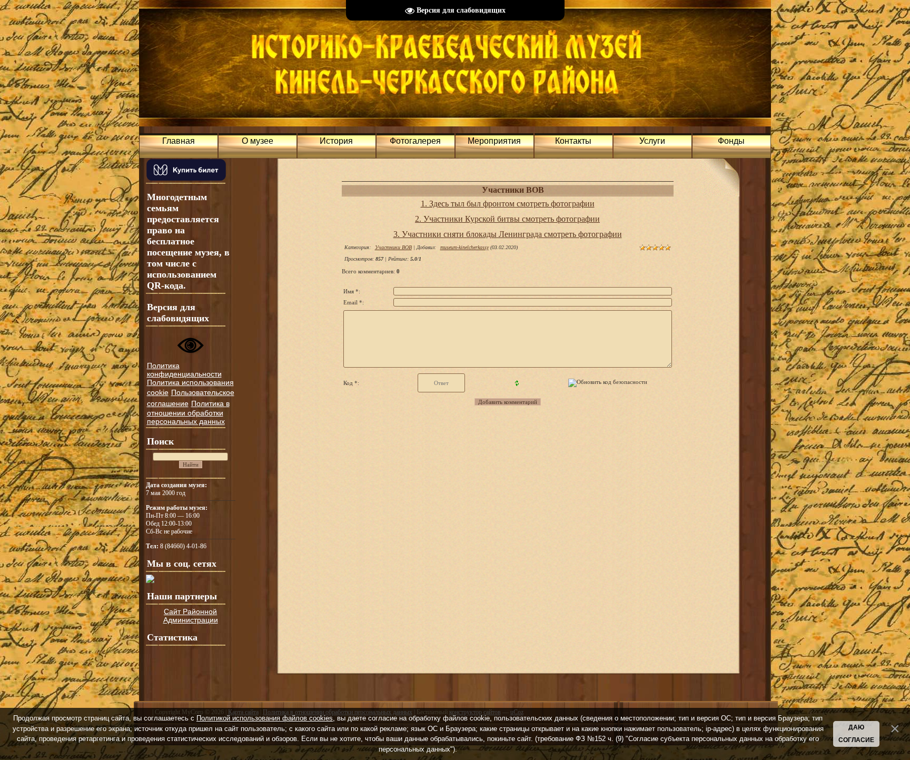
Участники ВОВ (393, 247)
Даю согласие (856, 734)
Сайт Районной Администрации (190, 615)
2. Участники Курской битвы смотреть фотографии (507, 218)
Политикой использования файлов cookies (264, 718)
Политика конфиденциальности (184, 369)
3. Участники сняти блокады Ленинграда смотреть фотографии (507, 234)
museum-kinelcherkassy (464, 247)
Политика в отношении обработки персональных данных (188, 412)
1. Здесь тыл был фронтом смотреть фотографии (508, 203)
